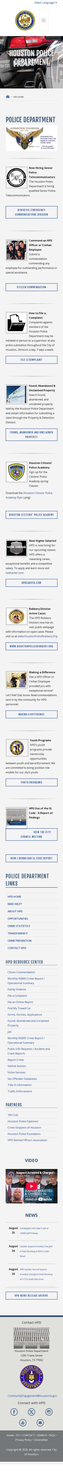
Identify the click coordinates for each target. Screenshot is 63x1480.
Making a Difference (31, 714)
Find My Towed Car (19, 1008)
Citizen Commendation (31, 287)
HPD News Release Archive (31, 1295)
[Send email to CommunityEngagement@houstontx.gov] (40, 1423)
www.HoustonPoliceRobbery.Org (37, 636)
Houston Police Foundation (24, 1134)
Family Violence (17, 989)
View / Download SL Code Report (31, 858)
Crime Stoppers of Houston (24, 1127)
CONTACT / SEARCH (34, 1435)
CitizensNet (41, 1440)
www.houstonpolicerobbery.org (31, 646)
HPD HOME (14, 896)
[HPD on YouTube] (22, 1423)
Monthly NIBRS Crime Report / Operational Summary (26, 981)
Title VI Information (20, 1085)
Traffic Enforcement (20, 1091)
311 (18, 1435)
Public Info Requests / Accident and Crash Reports (29, 1051)
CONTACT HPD (17, 948)
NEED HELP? (15, 904)
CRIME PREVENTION (20, 941)
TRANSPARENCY (18, 933)
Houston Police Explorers (23, 1121)
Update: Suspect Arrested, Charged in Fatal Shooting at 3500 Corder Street (36, 1251)
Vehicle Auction (17, 1066)
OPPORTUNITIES (18, 918)
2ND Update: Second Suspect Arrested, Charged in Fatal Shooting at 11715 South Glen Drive (36, 1274)
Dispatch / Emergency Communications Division (31, 212)
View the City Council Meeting (36, 834)
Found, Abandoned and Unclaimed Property (31, 435)
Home (10, 1435)
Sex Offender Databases (22, 1079)
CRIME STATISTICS (19, 926)
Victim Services (16, 1072)
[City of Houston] (25, 20)
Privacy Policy (23, 1440)
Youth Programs (31, 782)
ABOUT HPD (15, 911)
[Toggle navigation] (43, 20)
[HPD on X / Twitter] (31, 1412)
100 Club (13, 1115)
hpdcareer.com (15, 573)
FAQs (52, 1435)
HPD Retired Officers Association (27, 1140)
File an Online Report (20, 1002)
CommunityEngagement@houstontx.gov (32, 1396)
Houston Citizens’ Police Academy (31, 514)
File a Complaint (31, 359)
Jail (9, 1032)
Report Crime (16, 1060)
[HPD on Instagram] (49, 1412)
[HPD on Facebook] (14, 1412)
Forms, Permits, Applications (25, 1014)
